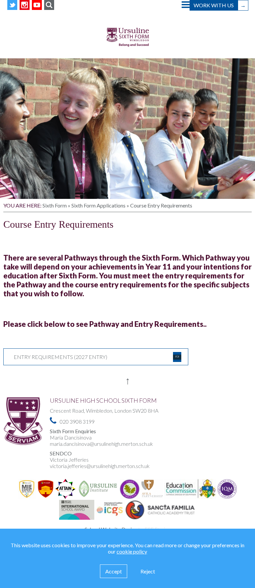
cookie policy (132, 551)
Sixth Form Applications (98, 205)
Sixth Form (54, 205)
